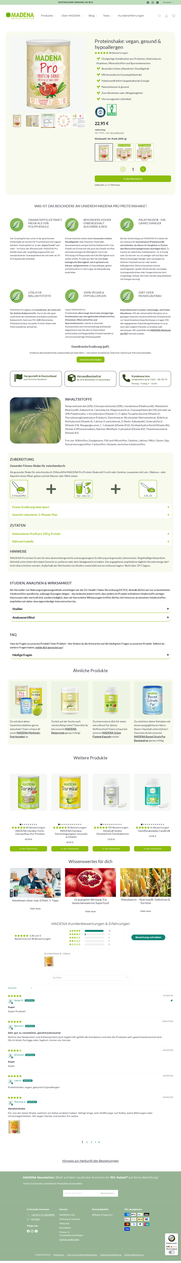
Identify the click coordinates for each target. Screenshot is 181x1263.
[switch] (169, 1252)
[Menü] (174, 1235)
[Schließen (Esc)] (133, 593)
